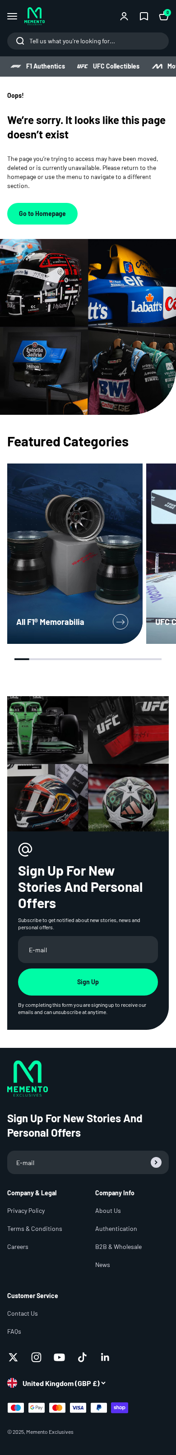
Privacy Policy (26, 1210)
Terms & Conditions (34, 1228)
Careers (17, 1246)
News (102, 1264)
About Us (108, 1210)
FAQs (14, 1331)
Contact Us (22, 1313)
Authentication (116, 1228)
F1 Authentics (45, 66)
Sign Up (88, 982)
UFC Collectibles (116, 66)
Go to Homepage (42, 213)
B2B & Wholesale (118, 1246)
